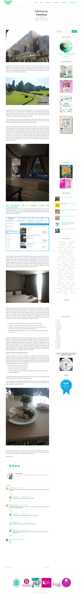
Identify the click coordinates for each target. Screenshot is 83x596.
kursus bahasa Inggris (68, 266)
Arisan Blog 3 (63, 245)
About (36, 2)
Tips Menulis (59, 292)
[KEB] (17, 587)
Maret (57, 335)
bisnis (65, 249)
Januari (57, 338)
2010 (58, 348)
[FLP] (37, 587)
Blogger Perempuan (63, 251)
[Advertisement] (66, 149)
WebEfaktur (72, 292)
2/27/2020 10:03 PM (25, 530)
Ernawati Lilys (15, 496)
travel (46, 18)
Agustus (58, 330)
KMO (60, 266)
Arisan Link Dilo (60, 247)
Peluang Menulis (62, 279)
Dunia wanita (60, 258)
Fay (10, 522)
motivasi (59, 273)
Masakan (67, 271)
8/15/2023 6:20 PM (20, 539)
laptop (57, 268)
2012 (58, 347)
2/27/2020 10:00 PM (15, 522)
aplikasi (70, 243)
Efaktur (58, 260)
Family (63, 260)
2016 (58, 342)
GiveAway (64, 262)
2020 (58, 325)
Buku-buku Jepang (69, 253)
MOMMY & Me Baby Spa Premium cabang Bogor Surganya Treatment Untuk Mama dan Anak (67, 223)
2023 (58, 322)
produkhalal (61, 283)
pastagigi (61, 277)
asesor (73, 247)
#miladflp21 (71, 241)
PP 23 (64, 281)
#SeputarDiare (63, 243)
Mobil (72, 271)
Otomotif (60, 275)
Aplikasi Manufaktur (13, 505)
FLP (59, 262)
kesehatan (73, 264)
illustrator (71, 262)
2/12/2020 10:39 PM (25, 496)
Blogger (71, 249)
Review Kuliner (68, 288)
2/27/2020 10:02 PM (25, 514)
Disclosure (56, 2)
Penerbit (59, 281)
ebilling (73, 258)
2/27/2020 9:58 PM (23, 505)
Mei (57, 333)
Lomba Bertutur (72, 268)
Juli (57, 331)
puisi (73, 283)
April (57, 334)
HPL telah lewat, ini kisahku (66, 197)
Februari (58, 336)
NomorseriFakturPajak (69, 273)
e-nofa (67, 258)
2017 (58, 341)
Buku (72, 251)
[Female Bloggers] (47, 587)
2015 (58, 343)
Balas (10, 492)
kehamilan (66, 264)
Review (41, 18)
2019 (58, 339)
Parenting (71, 275)
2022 (58, 323)
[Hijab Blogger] (57, 587)
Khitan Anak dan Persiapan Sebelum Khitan (67, 229)
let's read (63, 268)
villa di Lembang (21, 210)
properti (68, 283)
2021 (58, 324)
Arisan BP (70, 245)
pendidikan (71, 279)
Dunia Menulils (63, 2)
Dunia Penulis (71, 256)
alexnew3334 (12, 539)
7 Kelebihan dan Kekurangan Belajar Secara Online (67, 204)
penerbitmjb (12, 488)
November (58, 326)
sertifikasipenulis (63, 290)
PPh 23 (69, 281)
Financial (73, 260)
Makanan (60, 271)
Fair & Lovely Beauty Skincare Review (67, 216)
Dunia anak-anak (62, 256)
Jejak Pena (58, 264)
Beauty (60, 249)
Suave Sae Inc (47, 592)
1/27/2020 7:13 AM (19, 488)
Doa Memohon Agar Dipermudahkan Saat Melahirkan (68, 210)
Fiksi (68, 260)
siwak (71, 290)
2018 (58, 340)
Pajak (66, 275)
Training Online (48, 2)
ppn (74, 281)
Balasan (12, 494)
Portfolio (41, 2)
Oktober (58, 327)
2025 (58, 320)
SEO (75, 288)
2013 (58, 346)
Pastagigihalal (69, 277)
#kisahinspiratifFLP (62, 241)
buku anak (60, 253)
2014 (58, 344)
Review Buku (59, 288)
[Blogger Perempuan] (27, 587)
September (58, 329)
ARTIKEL (37, 18)
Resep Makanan (63, 286)
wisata (66, 294)
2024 (58, 321)
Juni (57, 332)
